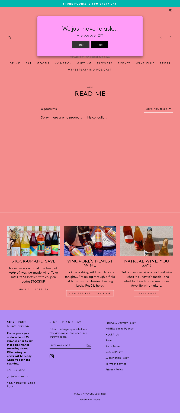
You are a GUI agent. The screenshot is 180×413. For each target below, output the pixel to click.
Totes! (80, 44)
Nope (100, 44)
